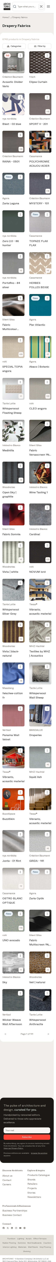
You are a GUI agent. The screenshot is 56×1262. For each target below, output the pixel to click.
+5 (48, 354)
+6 (48, 270)
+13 (47, 111)
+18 (47, 191)
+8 (21, 681)
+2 (21, 270)
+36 (47, 639)
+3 (48, 970)
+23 (47, 396)
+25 (21, 149)
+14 (20, 928)
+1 (21, 396)
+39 (21, 354)
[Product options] (20, 55)
